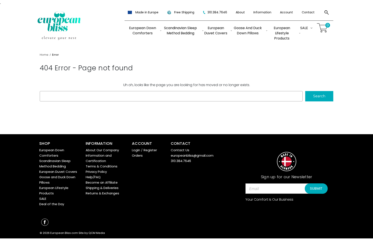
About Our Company (102, 150)
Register (150, 150)
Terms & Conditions (101, 166)
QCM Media (97, 233)
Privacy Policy (96, 171)
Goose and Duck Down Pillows (248, 30)
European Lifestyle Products (282, 33)
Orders (137, 155)
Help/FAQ (93, 177)
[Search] (326, 13)
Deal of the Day (51, 204)
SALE (304, 27)
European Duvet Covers (215, 30)
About (240, 12)
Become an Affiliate (102, 182)
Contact (308, 12)
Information (262, 12)
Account (286, 12)
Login (136, 150)
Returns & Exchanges (102, 193)
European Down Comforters (142, 30)
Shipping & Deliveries (102, 188)
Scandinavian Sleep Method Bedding (180, 30)
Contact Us (180, 150)
